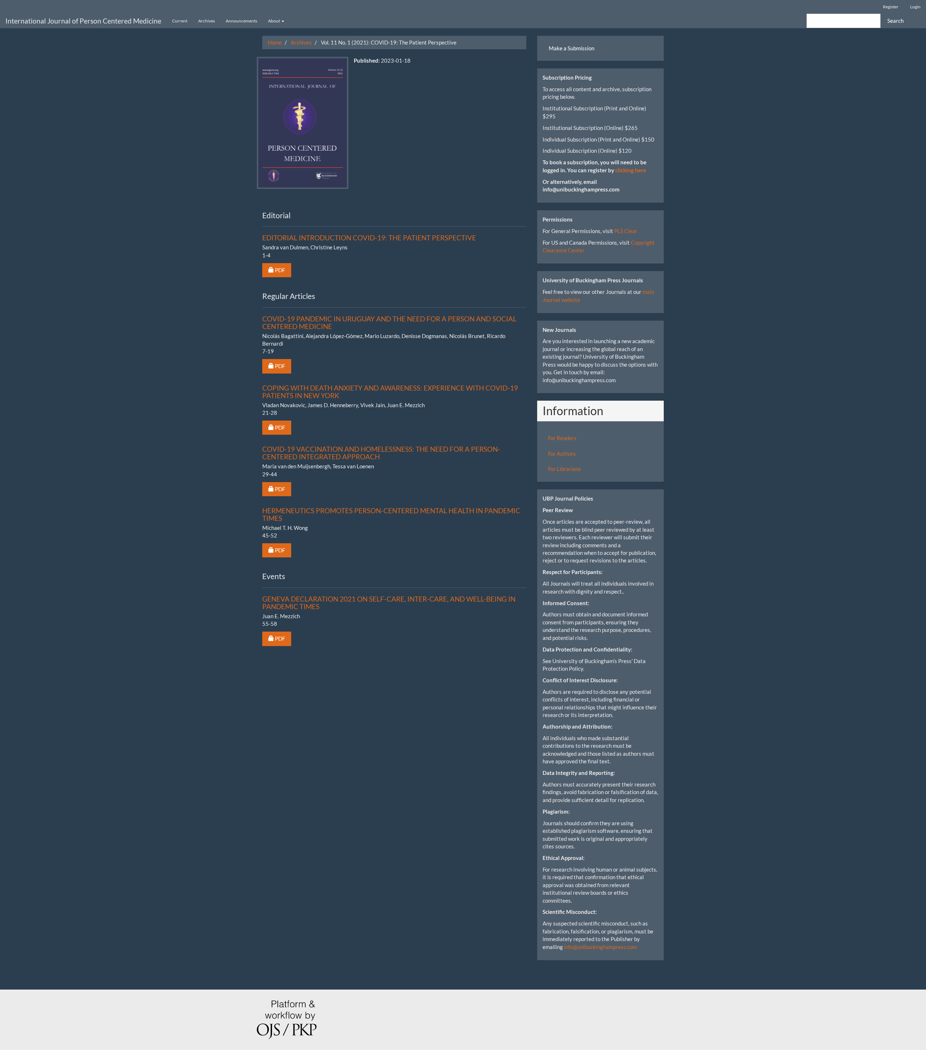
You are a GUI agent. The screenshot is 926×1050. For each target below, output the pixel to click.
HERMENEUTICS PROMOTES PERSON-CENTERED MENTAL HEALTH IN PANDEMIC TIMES (391, 514)
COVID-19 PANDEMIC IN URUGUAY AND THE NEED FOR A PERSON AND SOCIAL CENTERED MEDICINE (389, 322)
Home (275, 42)
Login (915, 6)
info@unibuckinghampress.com (600, 947)
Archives (206, 21)
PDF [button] (283, 269)
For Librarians (564, 468)
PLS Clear (625, 231)
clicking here (630, 170)
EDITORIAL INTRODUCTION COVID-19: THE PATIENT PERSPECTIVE (369, 237)
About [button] (274, 21)
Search (895, 20)
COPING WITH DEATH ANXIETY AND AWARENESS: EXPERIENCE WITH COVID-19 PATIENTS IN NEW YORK (390, 392)
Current (179, 21)
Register (891, 6)
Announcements (241, 21)
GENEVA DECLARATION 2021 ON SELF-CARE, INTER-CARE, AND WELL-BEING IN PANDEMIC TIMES (388, 603)
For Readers (562, 438)
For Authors (562, 453)
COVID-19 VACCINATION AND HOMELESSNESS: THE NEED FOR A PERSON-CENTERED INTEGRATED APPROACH (381, 453)
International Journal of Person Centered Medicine (83, 21)
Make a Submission (571, 48)
